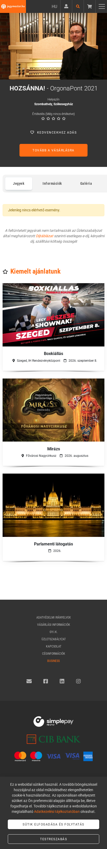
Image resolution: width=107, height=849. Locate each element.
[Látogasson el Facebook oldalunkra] (45, 681)
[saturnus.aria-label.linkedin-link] (62, 681)
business (53, 661)
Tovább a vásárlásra (53, 150)
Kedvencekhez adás (57, 132)
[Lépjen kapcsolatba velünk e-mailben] (29, 681)
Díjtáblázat (44, 236)
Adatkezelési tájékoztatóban (57, 811)
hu (54, 6)
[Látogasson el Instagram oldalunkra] (78, 681)
